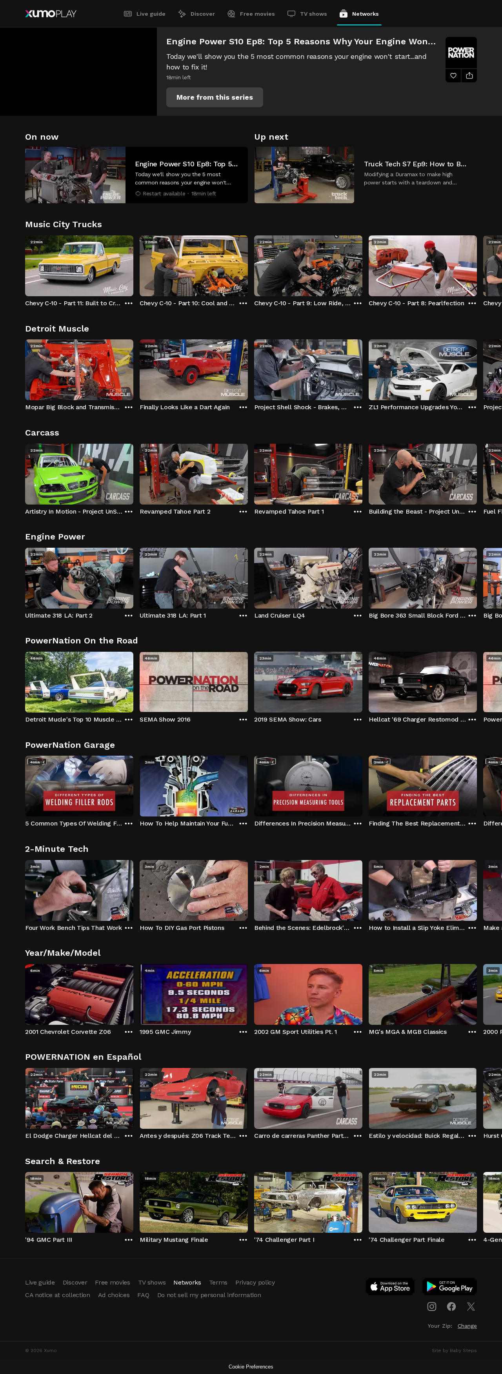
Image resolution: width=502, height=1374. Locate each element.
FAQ (143, 1295)
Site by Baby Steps (454, 1350)
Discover (203, 14)
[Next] (476, 264)
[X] (471, 1306)
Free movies (257, 14)
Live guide (151, 14)
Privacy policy (255, 1282)
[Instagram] (432, 1306)
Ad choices (114, 1295)
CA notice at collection (57, 1295)
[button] (214, 97)
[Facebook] (451, 1306)
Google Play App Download (450, 1288)
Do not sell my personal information (209, 1295)
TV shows (313, 14)
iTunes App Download (391, 1288)
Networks (365, 14)
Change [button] (467, 1326)
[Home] (50, 13)
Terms (218, 1282)
